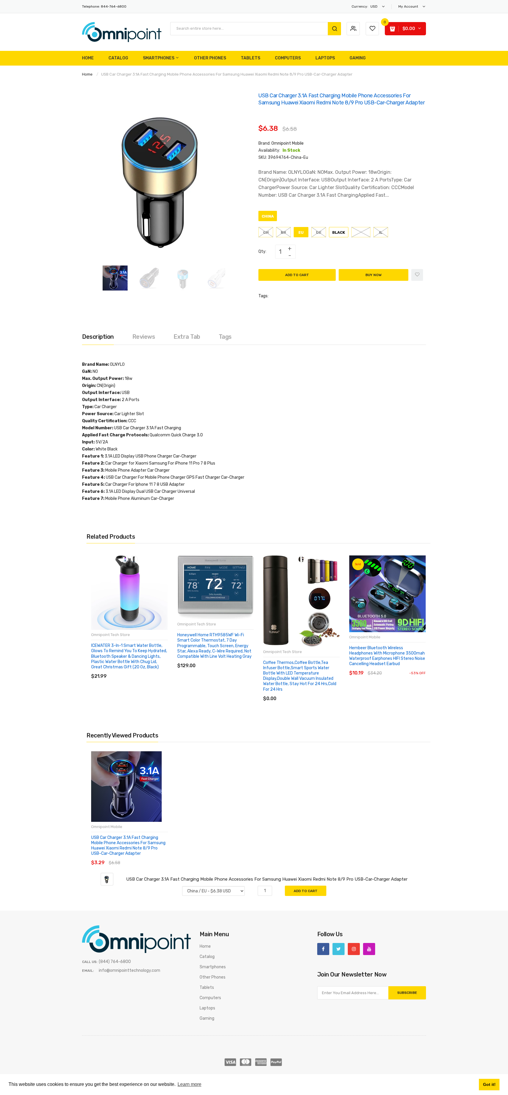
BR (283, 232)
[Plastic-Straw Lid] (125, 559)
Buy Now (373, 275)
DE (318, 232)
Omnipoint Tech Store (110, 634)
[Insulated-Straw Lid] (134, 559)
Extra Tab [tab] (186, 336)
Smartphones (213, 966)
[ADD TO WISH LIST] (145, 670)
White (361, 232)
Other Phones (212, 977)
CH (266, 232)
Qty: (262, 251)
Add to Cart (297, 275)
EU (301, 232)
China (268, 216)
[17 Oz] (301, 559)
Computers (210, 997)
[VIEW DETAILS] (133, 670)
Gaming (207, 1018)
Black (338, 232)
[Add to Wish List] (417, 275)
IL (380, 232)
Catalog (207, 956)
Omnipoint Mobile (287, 143)
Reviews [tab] (143, 336)
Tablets (207, 987)
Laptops (207, 1008)
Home (87, 74)
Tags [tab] (225, 336)
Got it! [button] (489, 1084)
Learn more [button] (189, 1084)
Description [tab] (98, 336)
